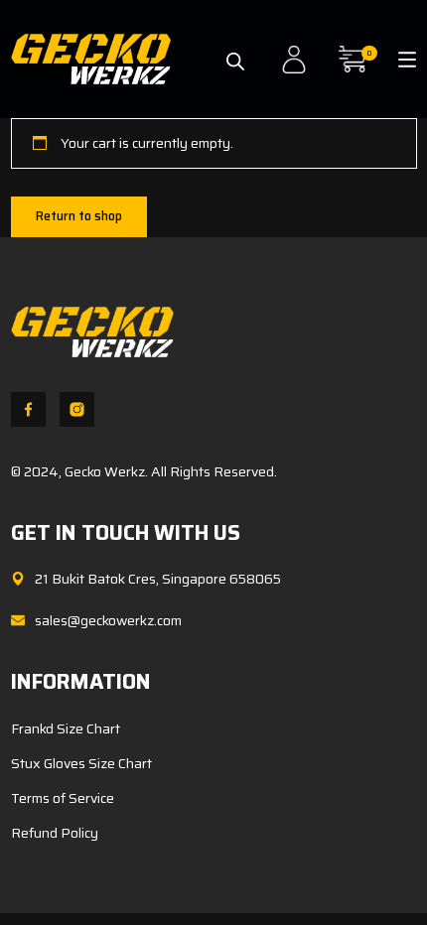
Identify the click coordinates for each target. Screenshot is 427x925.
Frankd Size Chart (65, 728)
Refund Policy (54, 833)
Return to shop (79, 216)
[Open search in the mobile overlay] (235, 53)
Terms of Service (62, 798)
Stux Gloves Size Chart (81, 763)
